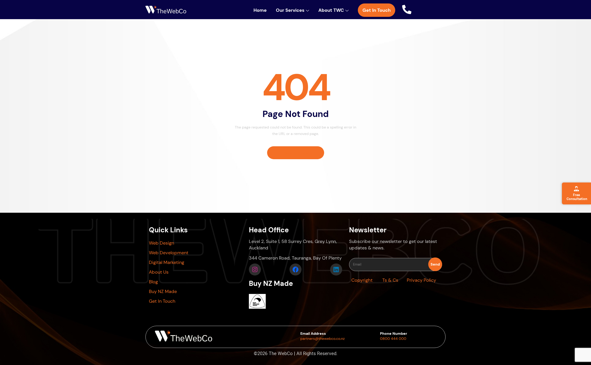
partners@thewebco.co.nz (322, 338)
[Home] (166, 10)
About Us (159, 272)
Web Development (168, 253)
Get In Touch (162, 301)
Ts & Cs (390, 280)
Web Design (161, 243)
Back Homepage (297, 152)
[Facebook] (295, 269)
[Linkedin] (336, 269)
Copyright (362, 280)
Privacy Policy (421, 280)
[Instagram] (255, 269)
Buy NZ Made (163, 291)
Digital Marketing (166, 262)
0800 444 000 (393, 338)
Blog (153, 282)
